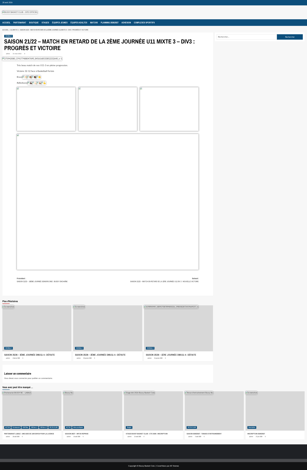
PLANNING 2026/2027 (109, 22)
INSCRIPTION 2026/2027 (256, 433)
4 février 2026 (16, 358)
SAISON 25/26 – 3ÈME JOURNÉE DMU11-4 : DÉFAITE (29, 354)
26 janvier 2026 (87, 358)
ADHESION (126, 22)
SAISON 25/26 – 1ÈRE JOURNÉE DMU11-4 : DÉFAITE (171, 354)
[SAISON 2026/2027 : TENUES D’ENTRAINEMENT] (214, 411)
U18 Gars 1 (34, 427)
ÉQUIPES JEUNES (60, 22)
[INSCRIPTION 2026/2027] (275, 411)
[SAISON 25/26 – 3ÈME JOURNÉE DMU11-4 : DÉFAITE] (36, 328)
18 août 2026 (16, 437)
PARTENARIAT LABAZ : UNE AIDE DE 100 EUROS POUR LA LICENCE (29, 433)
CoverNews (161, 466)
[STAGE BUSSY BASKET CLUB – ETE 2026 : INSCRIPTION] (153, 411)
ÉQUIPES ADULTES (79, 22)
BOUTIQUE (34, 22)
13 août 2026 (137, 437)
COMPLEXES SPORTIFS (144, 22)
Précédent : (42, 280)
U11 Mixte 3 (8, 36)
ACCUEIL (6, 22)
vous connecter (20, 378)
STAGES (45, 22)
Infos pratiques (78, 427)
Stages (129, 427)
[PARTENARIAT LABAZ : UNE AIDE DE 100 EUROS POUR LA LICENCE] (31, 411)
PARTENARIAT (19, 22)
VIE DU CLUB (53, 427)
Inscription (251, 427)
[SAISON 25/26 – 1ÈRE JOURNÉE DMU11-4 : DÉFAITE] (178, 328)
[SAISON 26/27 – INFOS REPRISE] (92, 411)
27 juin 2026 (259, 437)
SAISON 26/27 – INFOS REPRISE (76, 433)
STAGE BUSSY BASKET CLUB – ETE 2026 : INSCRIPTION (147, 433)
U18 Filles (25, 427)
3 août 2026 (198, 437)
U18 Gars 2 (43, 427)
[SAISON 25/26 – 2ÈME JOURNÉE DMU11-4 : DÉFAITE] (107, 328)
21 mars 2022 (17, 53)
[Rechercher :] (247, 37)
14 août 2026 (76, 437)
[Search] (303, 22)
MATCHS (94, 22)
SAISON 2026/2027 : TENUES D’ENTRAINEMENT (204, 433)
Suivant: (164, 280)
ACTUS (7, 427)
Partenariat (16, 427)
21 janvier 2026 (158, 358)
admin (8, 53)
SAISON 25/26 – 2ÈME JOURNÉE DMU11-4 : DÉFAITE (100, 354)
